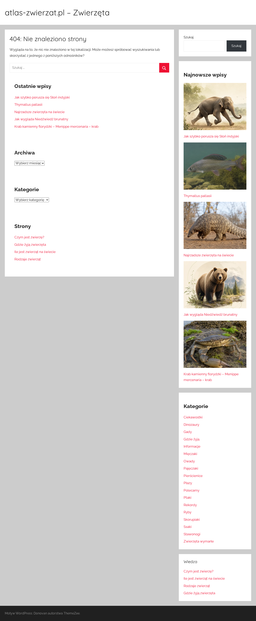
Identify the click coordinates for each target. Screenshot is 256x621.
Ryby (187, 512)
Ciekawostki (193, 417)
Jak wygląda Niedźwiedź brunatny (41, 119)
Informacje (192, 446)
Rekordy (190, 505)
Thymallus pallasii (28, 104)
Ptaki (187, 498)
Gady (188, 432)
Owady (189, 461)
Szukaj (189, 37)
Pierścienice (193, 476)
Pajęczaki (191, 468)
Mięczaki (190, 454)
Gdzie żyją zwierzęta (30, 245)
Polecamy (191, 490)
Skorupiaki (192, 519)
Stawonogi (192, 534)
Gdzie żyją (191, 439)
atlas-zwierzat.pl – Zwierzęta (57, 12)
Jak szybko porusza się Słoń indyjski (42, 97)
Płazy (188, 483)
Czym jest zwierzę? (29, 237)
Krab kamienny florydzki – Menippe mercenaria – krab (56, 126)
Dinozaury (191, 425)
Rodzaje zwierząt (27, 259)
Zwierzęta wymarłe (199, 541)
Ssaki (188, 527)
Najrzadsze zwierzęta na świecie (39, 112)
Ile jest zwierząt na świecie (35, 252)
